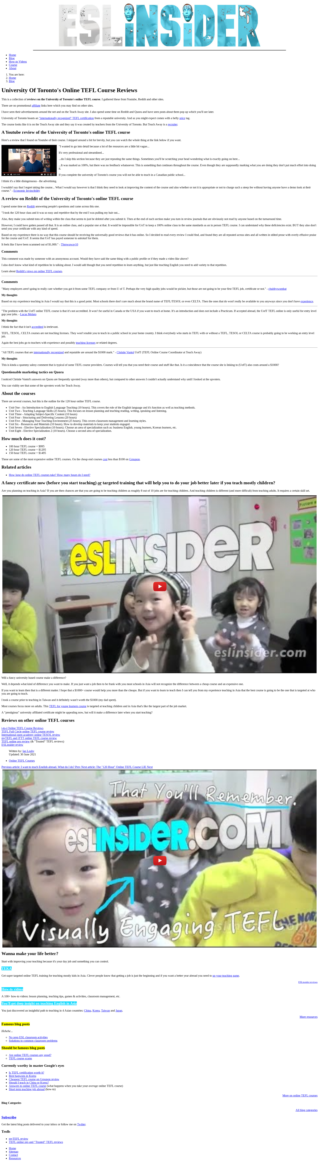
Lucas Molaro (28, 314)
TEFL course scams (20, 1058)
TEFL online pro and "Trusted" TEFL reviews (36, 1142)
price (182, 118)
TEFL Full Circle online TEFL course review (27, 731)
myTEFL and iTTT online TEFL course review (29, 738)
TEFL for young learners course (67, 706)
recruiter (172, 124)
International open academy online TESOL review (30, 734)
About (12, 68)
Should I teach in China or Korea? (29, 1082)
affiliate (36, 105)
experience (307, 301)
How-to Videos (18, 61)
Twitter (81, 1124)
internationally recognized (49, 352)
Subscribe (8, 1117)
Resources (15, 1158)
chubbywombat (277, 288)
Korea (96, 1010)
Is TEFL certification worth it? (26, 1072)
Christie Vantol (125, 352)
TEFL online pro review (15, 741)
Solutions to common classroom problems (33, 1040)
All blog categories (307, 1110)
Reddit (31, 206)
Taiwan (105, 1010)
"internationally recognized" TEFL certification (66, 118)
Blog (12, 58)
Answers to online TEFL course (27, 1085)
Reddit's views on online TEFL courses (39, 271)
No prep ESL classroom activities (28, 1037)
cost (105, 459)
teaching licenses (85, 342)
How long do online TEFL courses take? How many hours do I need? (49, 475)
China (87, 1010)
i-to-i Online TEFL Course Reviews (22, 728)
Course (13, 64)
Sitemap (13, 1151)
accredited (37, 326)
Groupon (134, 459)
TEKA (6, 968)
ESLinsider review (12, 744)
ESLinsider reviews (308, 982)
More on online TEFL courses (300, 1095)
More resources (309, 1016)
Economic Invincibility (26, 190)
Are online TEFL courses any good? (30, 1055)
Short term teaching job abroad (27, 1089)
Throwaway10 (69, 244)
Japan (119, 1010)
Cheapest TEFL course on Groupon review (34, 1079)
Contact (13, 1155)
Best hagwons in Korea (22, 1075)
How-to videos (12, 989)
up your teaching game (225, 975)
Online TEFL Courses (22, 760)
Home (12, 55)
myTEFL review (18, 1138)
